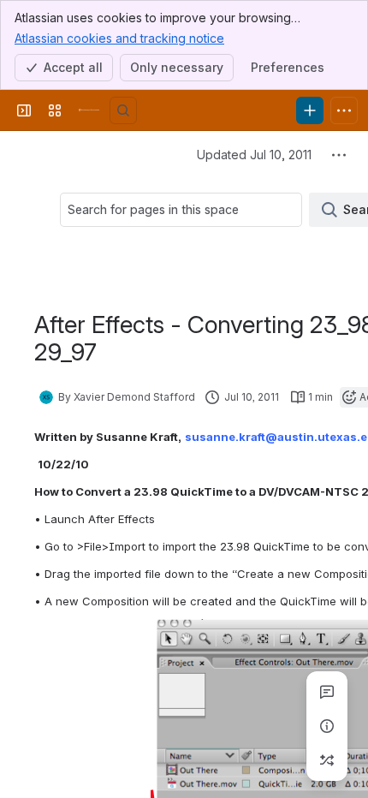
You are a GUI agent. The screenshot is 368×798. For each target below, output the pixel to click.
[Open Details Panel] (327, 726)
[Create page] (327, 760)
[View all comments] (327, 692)
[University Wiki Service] (89, 110)
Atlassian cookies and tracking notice (119, 38)
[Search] (123, 110)
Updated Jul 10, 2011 (254, 154)
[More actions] (339, 155)
